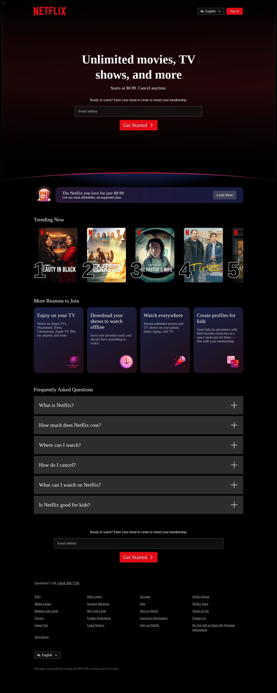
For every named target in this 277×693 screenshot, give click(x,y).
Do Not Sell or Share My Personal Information (213, 627)
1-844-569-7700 (68, 583)
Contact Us (199, 618)
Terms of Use (200, 611)
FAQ (37, 596)
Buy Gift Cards (96, 611)
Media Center (43, 604)
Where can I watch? (60, 445)
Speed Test (41, 625)
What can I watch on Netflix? (70, 485)
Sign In (234, 11)
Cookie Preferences (99, 618)
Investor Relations (98, 604)
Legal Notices (95, 625)
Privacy (39, 618)
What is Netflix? (56, 405)
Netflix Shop (200, 604)
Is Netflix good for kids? (64, 505)
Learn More (225, 195)
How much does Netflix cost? (70, 425)
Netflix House (200, 596)
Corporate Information (153, 618)
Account (145, 596)
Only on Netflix (149, 625)
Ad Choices (42, 637)
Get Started (135, 125)
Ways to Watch (149, 611)
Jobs (142, 604)
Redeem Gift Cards (46, 611)
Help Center (94, 596)
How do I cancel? (57, 465)
